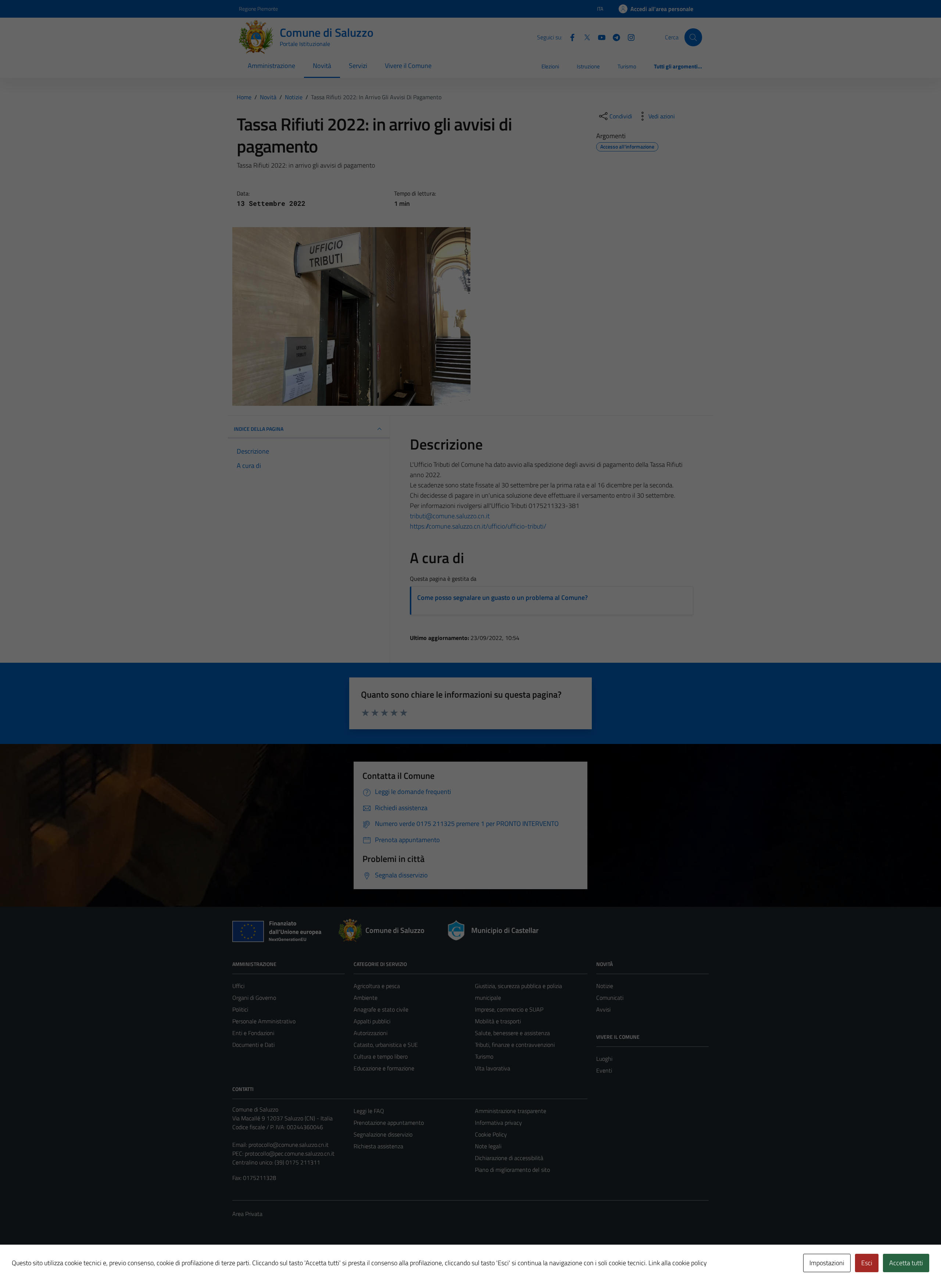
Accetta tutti (906, 1263)
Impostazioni (826, 1263)
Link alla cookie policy (677, 1263)
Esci (866, 1263)
